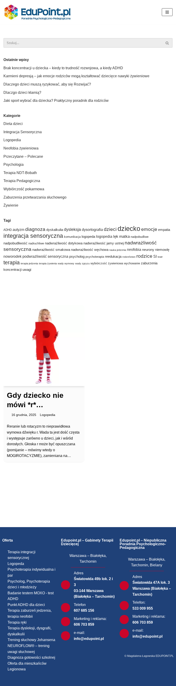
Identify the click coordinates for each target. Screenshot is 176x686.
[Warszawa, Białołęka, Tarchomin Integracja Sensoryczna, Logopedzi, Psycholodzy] (38, 12)
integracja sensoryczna (33, 235)
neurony (148, 250)
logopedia (104, 236)
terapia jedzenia (29, 263)
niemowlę (162, 250)
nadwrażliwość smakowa (51, 250)
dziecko (129, 228)
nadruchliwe (36, 243)
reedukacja (113, 256)
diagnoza (35, 229)
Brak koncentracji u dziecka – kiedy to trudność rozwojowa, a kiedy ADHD (63, 68)
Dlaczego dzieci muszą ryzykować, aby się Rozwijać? (47, 84)
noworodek (12, 256)
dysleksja (72, 229)
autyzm (18, 230)
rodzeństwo (128, 256)
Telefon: (138, 602)
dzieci (110, 229)
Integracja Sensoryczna (22, 132)
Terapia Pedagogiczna (21, 181)
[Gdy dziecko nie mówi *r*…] (44, 345)
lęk (115, 236)
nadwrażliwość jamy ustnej (103, 243)
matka (124, 236)
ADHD (7, 230)
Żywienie (10, 205)
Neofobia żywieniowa (20, 148)
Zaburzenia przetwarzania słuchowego (34, 197)
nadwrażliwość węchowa (89, 250)
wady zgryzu (82, 263)
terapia (11, 263)
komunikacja (72, 236)
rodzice (144, 256)
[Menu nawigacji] (167, 12)
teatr (160, 256)
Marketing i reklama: (90, 619)
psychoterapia (94, 256)
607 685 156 (84, 610)
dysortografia (92, 230)
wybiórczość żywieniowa (107, 263)
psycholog (77, 256)
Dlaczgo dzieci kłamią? (22, 92)
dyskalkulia (54, 230)
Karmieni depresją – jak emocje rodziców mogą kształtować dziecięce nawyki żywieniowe (76, 76)
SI (155, 256)
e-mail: (79, 633)
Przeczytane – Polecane (23, 156)
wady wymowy (66, 263)
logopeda (88, 236)
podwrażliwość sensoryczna (45, 256)
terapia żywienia (48, 263)
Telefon (80, 605)
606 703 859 (84, 624)
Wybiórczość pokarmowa (23, 189)
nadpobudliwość (15, 243)
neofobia (134, 250)
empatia (164, 230)
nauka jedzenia (117, 250)
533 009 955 (142, 608)
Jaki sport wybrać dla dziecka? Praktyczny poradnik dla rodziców (56, 100)
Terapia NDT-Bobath (20, 173)
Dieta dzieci (13, 124)
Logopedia (12, 140)
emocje (149, 229)
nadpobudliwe (139, 236)
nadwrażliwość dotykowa (63, 243)
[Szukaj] (167, 43)
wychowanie (132, 263)
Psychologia (13, 164)
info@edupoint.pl (89, 639)
